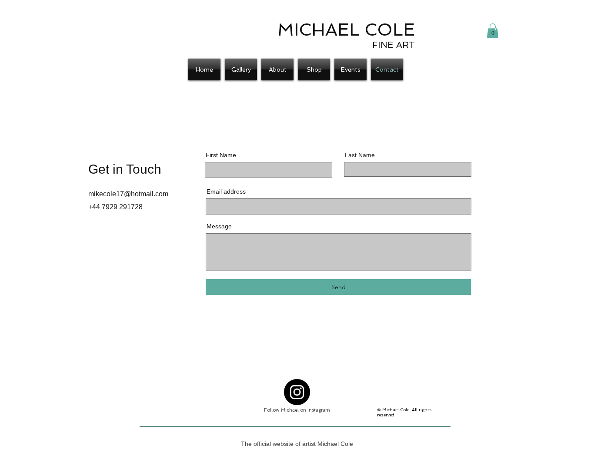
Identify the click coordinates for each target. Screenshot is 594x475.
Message (219, 226)
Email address (226, 191)
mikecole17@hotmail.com (128, 194)
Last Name (360, 155)
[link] (493, 30)
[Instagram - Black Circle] (297, 392)
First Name (221, 155)
